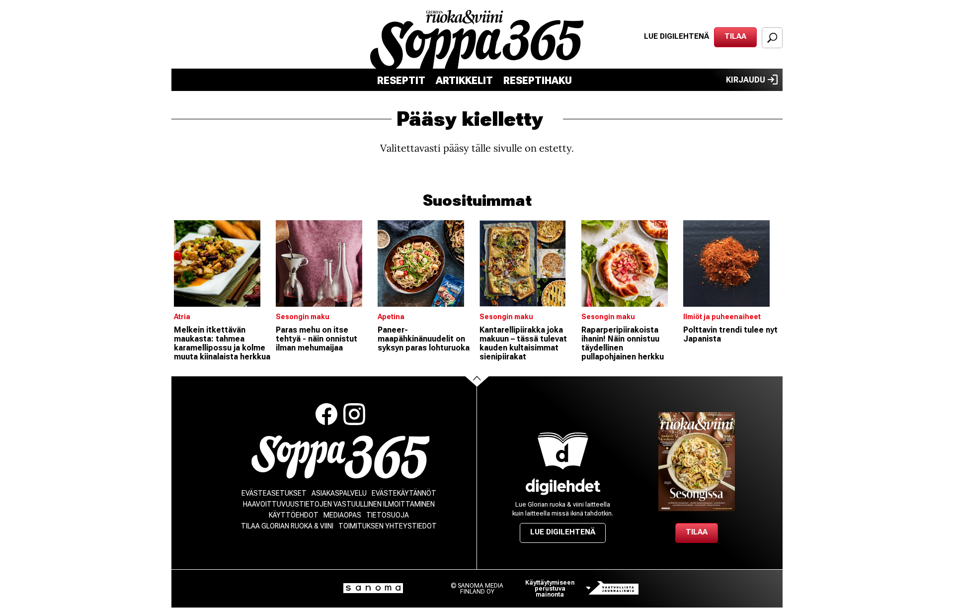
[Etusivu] (340, 457)
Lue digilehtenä (676, 36)
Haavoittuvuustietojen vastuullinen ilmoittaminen (339, 504)
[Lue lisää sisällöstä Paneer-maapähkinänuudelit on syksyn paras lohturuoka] (426, 263)
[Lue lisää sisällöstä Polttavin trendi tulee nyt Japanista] (731, 263)
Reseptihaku (537, 81)
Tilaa (735, 36)
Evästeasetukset (274, 493)
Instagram (354, 414)
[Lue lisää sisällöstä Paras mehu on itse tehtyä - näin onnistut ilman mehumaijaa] (324, 263)
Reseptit (401, 81)
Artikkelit (464, 81)
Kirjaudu (745, 80)
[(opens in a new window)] (563, 486)
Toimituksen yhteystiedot (387, 526)
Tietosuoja (387, 515)
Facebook (326, 414)
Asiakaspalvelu (339, 493)
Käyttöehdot (293, 515)
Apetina (391, 317)
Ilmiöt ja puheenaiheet (722, 317)
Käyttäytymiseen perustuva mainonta (549, 588)
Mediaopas (342, 515)
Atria (182, 317)
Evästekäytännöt (404, 493)
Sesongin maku (302, 317)
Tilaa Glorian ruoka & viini (287, 526)
